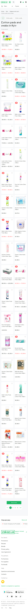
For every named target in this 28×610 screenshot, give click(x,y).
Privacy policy (5, 549)
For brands (4, 564)
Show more (14, 502)
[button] (8, 508)
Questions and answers (8, 571)
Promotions (4, 540)
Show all (24, 520)
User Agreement (6, 552)
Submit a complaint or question (10, 586)
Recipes (3, 543)
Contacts (3, 574)
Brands (3, 546)
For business (4, 559)
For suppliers (4, 561)
